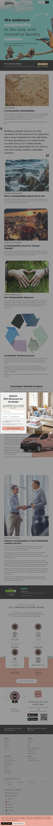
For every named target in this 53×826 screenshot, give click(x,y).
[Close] (51, 394)
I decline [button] (9, 823)
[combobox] (5, 416)
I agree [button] (3, 823)
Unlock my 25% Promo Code (13, 428)
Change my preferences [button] (18, 823)
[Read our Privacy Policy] (23, 424)
